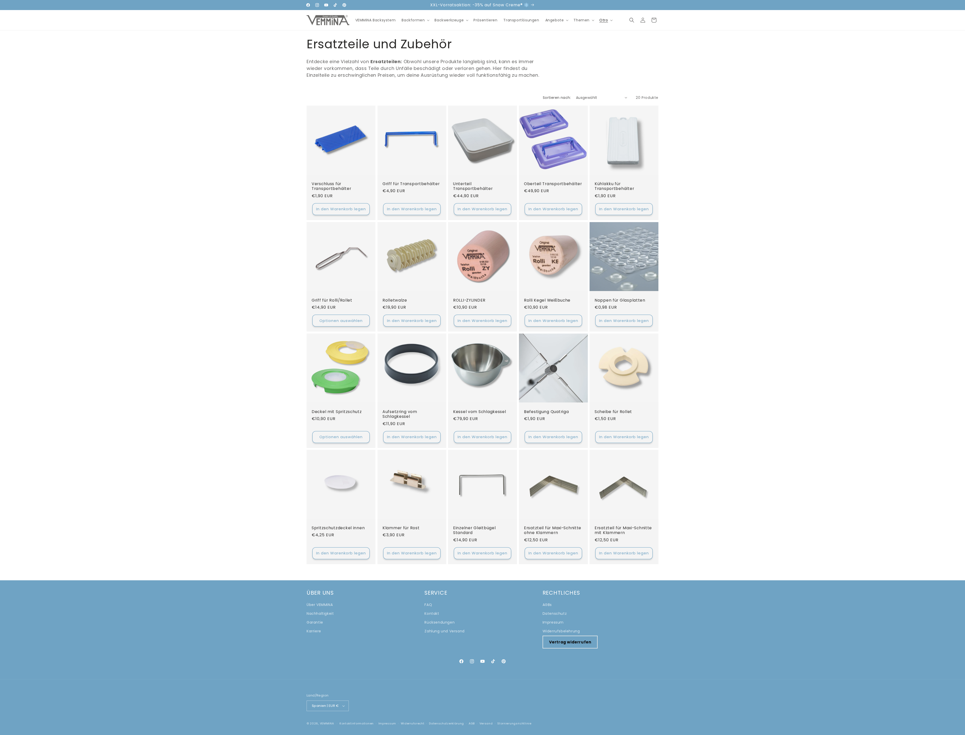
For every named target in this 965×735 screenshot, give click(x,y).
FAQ (428, 604)
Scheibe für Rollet (613, 411)
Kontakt (431, 613)
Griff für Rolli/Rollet (332, 300)
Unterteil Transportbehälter (473, 186)
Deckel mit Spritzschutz (337, 411)
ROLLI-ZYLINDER (469, 300)
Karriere (314, 631)
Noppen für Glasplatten (620, 300)
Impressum (553, 622)
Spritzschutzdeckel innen (338, 527)
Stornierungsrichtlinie (514, 723)
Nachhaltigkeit (320, 613)
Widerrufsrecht (412, 723)
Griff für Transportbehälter (411, 183)
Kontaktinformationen (357, 723)
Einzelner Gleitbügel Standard (474, 530)
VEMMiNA (327, 723)
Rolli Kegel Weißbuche (547, 300)
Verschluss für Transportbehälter (331, 186)
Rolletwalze (394, 300)
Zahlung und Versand (444, 631)
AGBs (547, 604)
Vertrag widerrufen (570, 642)
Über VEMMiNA (320, 604)
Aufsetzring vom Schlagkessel (399, 414)
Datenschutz (555, 613)
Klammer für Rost (401, 527)
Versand (486, 723)
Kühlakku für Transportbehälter (614, 186)
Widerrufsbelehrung (561, 631)
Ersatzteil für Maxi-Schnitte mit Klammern (623, 530)
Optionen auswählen (341, 320)
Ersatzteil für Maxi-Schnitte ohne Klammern (552, 530)
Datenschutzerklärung (446, 723)
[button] (415, 20)
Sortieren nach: (557, 97)
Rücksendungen (439, 622)
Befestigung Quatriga (546, 411)
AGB (472, 723)
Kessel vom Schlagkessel (479, 411)
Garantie (315, 622)
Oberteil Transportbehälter (553, 183)
